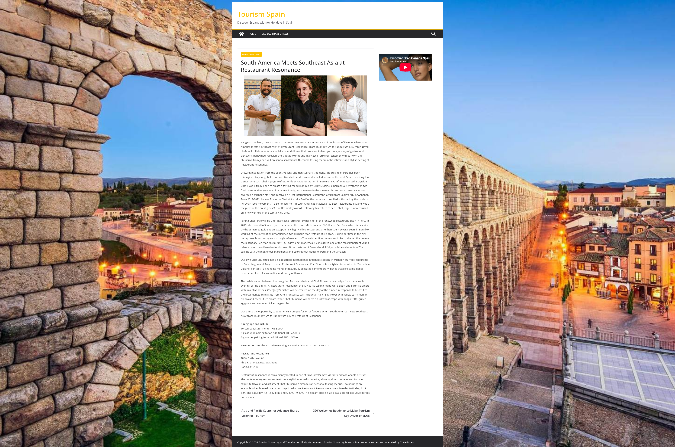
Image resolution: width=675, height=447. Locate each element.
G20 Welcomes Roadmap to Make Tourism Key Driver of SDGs (341, 413)
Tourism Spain (261, 14)
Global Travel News (275, 33)
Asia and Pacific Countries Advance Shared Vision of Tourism (270, 413)
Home (252, 33)
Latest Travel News (251, 54)
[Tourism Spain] (241, 34)
